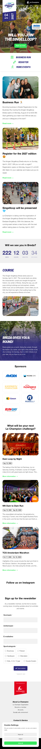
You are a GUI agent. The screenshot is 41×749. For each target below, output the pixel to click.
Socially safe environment (20, 712)
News (24, 8)
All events (20, 710)
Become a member (20, 707)
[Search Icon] (34, 8)
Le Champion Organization (20, 704)
